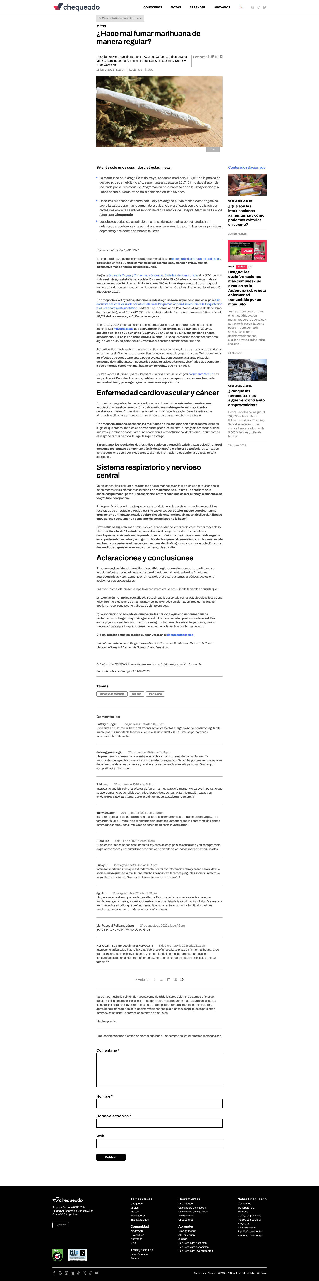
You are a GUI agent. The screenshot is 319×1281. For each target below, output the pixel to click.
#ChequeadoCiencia (112, 694)
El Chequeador (187, 1231)
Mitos (101, 26)
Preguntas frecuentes (250, 1235)
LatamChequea (140, 1254)
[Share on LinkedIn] (217, 56)
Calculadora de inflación (192, 1207)
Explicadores (138, 1215)
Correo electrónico (113, 1116)
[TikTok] (80, 1273)
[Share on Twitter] (213, 56)
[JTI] (77, 1255)
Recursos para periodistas (193, 1247)
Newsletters (137, 1235)
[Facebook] (55, 1273)
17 (168, 979)
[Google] (62, 1273)
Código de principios (249, 1215)
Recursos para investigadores (195, 1250)
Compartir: (200, 56)
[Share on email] (221, 56)
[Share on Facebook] (209, 56)
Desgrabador (186, 1203)
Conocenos (152, 7)
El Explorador (186, 1215)
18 (175, 979)
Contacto (61, 1225)
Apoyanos (222, 7)
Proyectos (243, 1223)
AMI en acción (186, 1235)
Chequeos (137, 1203)
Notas (176, 7)
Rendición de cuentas (250, 1231)
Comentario (107, 1050)
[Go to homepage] (82, 7)
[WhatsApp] (92, 1273)
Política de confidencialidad (241, 1273)
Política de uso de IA (249, 1219)
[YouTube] (96, 1273)
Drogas (136, 694)
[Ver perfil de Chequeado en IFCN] (57, 1255)
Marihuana (155, 694)
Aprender (197, 7)
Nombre (104, 1096)
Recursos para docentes (192, 1243)
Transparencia (246, 1207)
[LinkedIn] (74, 1273)
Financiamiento (247, 1227)
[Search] (241, 7)
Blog (133, 1243)
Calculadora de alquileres (193, 1211)
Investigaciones (140, 1219)
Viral (231, 266)
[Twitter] (86, 1273)
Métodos (243, 1211)
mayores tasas (123, 328)
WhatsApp (137, 1231)
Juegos (182, 1238)
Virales (134, 1207)
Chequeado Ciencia (240, 200)
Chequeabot (185, 1219)
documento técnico (180, 634)
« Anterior (142, 979)
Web (100, 1136)
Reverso (135, 1258)
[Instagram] (68, 1273)
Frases (135, 1211)
